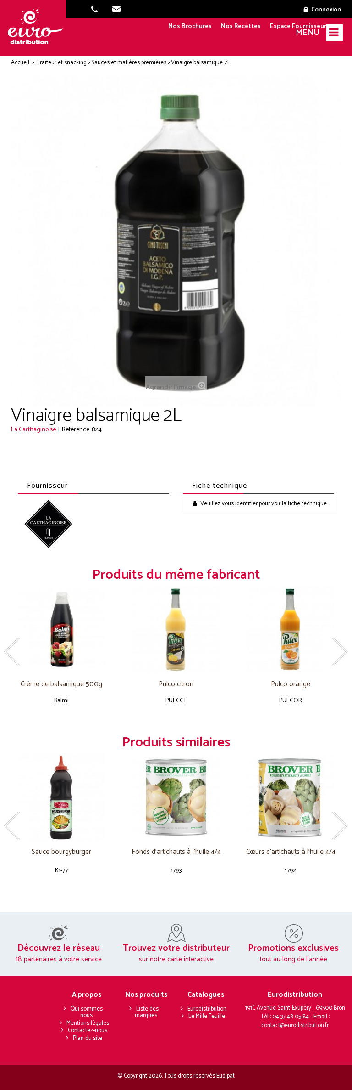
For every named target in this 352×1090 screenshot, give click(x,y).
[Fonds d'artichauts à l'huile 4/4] (176, 797)
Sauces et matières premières (128, 62)
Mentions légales (87, 1023)
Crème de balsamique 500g (61, 684)
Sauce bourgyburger (61, 852)
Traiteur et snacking (62, 62)
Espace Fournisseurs (300, 26)
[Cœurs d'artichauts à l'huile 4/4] (291, 797)
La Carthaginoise (33, 429)
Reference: (76, 430)
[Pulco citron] (176, 629)
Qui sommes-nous (87, 1012)
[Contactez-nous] (119, 10)
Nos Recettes (241, 26)
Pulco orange (290, 684)
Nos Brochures (190, 26)
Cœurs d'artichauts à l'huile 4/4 (291, 852)
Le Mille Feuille (206, 1016)
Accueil (20, 62)
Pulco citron (176, 684)
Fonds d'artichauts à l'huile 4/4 (176, 852)
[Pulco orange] (291, 629)
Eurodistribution (206, 1009)
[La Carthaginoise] (49, 524)
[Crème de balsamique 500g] (61, 629)
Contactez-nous (87, 1030)
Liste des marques (147, 1012)
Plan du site (87, 1038)
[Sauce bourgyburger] (61, 797)
